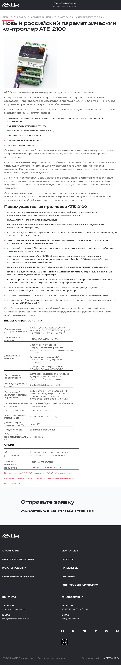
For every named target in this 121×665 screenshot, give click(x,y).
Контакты (9, 597)
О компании (10, 551)
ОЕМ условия (70, 551)
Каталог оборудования (18, 559)
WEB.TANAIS (111, 658)
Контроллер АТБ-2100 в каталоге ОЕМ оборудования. (38, 473)
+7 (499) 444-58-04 (64, 3)
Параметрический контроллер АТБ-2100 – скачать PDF (39, 478)
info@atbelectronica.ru (64, 6)
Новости (67, 559)
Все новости (12, 483)
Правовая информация (18, 576)
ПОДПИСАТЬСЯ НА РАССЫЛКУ (79, 585)
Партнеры (68, 576)
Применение (69, 568)
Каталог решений (14, 568)
